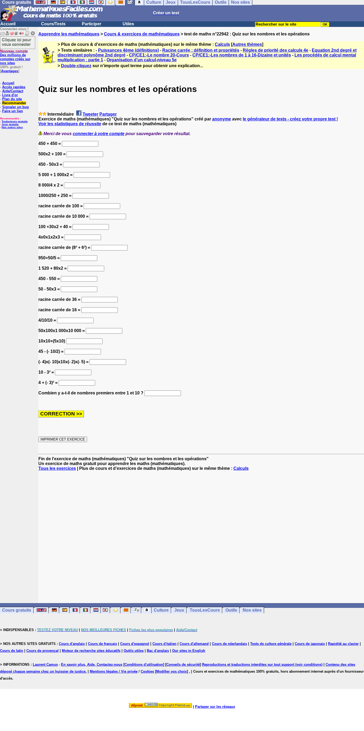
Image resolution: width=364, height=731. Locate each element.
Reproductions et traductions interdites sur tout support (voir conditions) (262, 665)
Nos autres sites (12, 127)
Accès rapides (13, 87)
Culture (161, 610)
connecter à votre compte (98, 133)
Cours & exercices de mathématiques (142, 34)
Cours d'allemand (194, 644)
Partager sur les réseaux (215, 707)
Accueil (7, 24)
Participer (91, 24)
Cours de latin (11, 651)
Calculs (222, 44)
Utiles (128, 24)
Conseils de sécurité (183, 665)
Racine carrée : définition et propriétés (200, 50)
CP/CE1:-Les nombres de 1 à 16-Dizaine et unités (241, 55)
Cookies (147, 671)
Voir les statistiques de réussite (69, 124)
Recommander (14, 103)
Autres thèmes (247, 44)
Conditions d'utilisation (143, 665)
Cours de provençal (42, 651)
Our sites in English (188, 651)
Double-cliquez (76, 65)
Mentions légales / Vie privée (113, 671)
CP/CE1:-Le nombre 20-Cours (159, 55)
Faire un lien (12, 111)
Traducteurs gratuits (15, 121)
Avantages (9, 71)
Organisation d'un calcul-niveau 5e (142, 60)
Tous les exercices (57, 468)
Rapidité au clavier (343, 644)
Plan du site (12, 99)
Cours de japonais (310, 644)
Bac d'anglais (158, 651)
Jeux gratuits (10, 124)
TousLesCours (205, 610)
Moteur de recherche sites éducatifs (91, 651)
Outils (231, 610)
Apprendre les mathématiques (68, 34)
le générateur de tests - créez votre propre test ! (290, 119)
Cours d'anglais (72, 644)
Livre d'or (10, 95)
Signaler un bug (15, 107)
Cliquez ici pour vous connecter (16, 41)
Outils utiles (134, 651)
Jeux (179, 610)
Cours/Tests (53, 24)
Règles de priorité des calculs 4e (275, 50)
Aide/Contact (12, 91)
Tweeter (90, 114)
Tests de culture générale (271, 644)
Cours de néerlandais (229, 644)
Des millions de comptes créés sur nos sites (15, 57)
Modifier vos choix (171, 671)
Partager (108, 114)
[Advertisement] (201, 532)
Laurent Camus (45, 665)
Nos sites (252, 610)
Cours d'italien (164, 644)
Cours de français (102, 644)
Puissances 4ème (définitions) (128, 50)
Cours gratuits (16, 610)
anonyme (221, 119)
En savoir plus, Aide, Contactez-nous (91, 665)
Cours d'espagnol (134, 644)
